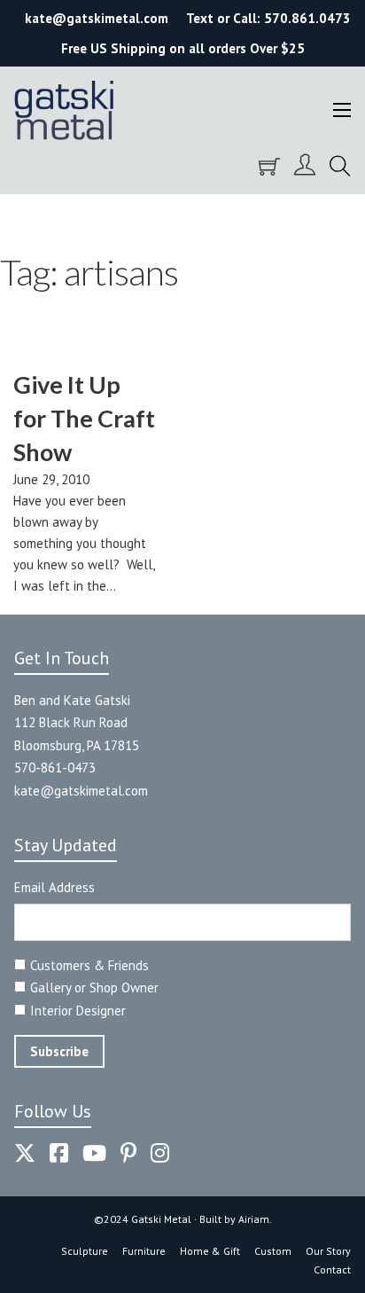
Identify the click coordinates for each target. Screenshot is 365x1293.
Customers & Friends (89, 965)
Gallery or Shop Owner (94, 987)
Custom (272, 1251)
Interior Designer (78, 1010)
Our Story (328, 1251)
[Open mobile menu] (342, 110)
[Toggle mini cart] (269, 166)
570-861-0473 (55, 767)
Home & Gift (210, 1251)
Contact (332, 1269)
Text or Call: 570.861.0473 (268, 18)
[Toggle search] (340, 166)
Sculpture (84, 1251)
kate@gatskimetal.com (81, 790)
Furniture (144, 1251)
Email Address (54, 887)
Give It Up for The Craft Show (84, 418)
